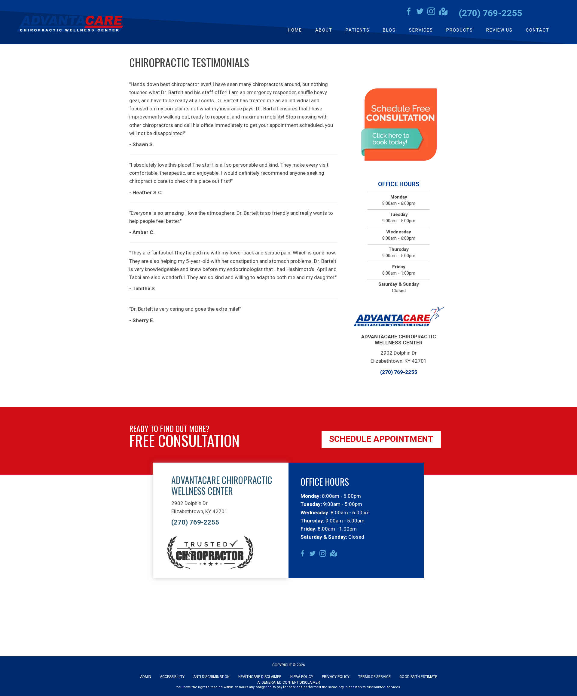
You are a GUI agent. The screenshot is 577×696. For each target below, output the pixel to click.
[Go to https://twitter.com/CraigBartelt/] (420, 12)
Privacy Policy (336, 677)
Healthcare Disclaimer (260, 677)
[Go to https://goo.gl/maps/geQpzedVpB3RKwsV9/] (443, 12)
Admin (145, 677)
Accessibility (172, 677)
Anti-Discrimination (211, 677)
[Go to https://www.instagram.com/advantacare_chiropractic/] (431, 12)
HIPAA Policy (301, 677)
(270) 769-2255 (490, 13)
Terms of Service (374, 677)
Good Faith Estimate (418, 677)
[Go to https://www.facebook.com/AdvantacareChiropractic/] (408, 12)
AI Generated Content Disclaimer (288, 682)
